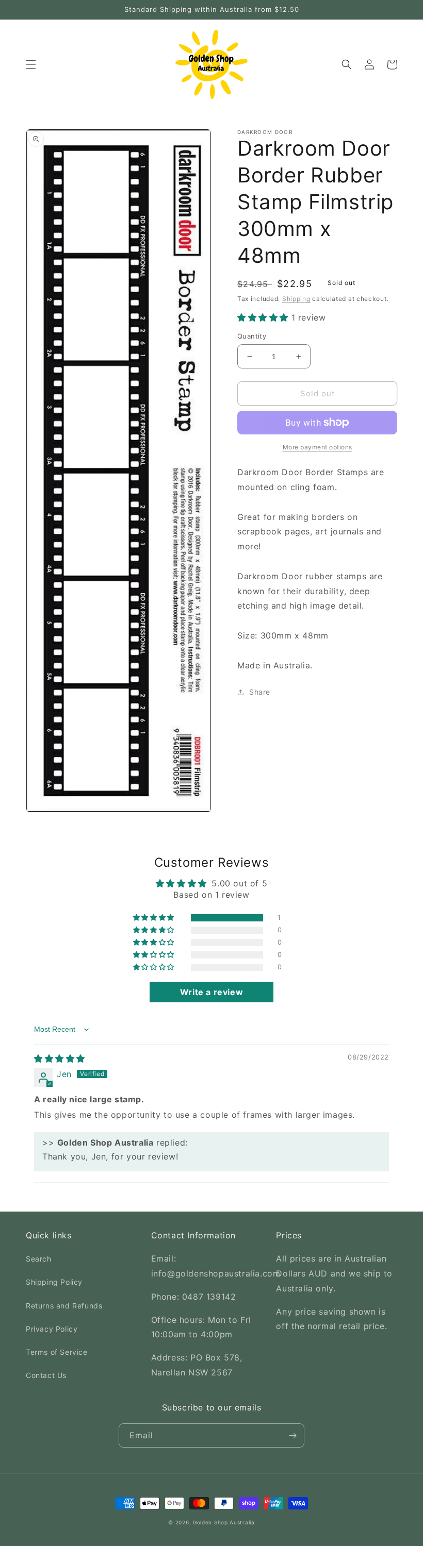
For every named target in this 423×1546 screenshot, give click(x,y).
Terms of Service (57, 1352)
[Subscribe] (292, 1435)
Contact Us (46, 1375)
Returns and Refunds (64, 1305)
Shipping (296, 299)
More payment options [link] (317, 447)
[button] (31, 64)
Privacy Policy (51, 1328)
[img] (59, 1058)
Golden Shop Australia (224, 1522)
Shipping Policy (54, 1282)
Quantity (251, 336)
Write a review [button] (211, 992)
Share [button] (259, 691)
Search (39, 1258)
